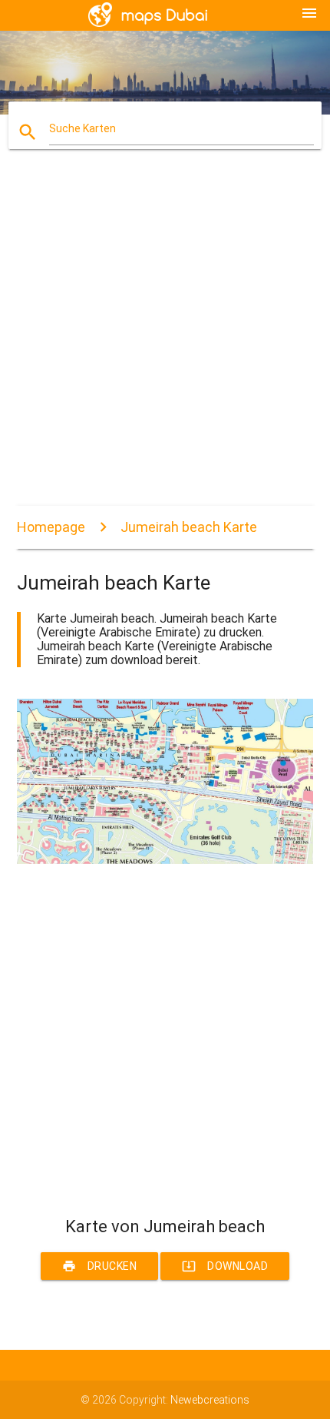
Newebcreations (209, 1400)
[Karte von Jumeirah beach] (165, 860)
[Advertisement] (165, 340)
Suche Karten (82, 128)
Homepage (51, 527)
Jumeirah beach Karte (188, 527)
